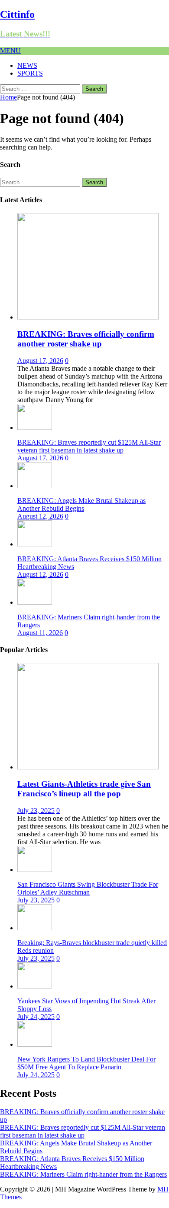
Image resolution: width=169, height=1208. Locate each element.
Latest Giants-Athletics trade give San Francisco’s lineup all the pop (84, 788)
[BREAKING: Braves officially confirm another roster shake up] (88, 317)
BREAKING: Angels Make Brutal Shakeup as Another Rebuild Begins (81, 504)
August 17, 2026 (40, 360)
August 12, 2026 (40, 516)
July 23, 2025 (36, 810)
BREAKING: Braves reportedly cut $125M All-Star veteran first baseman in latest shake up (89, 446)
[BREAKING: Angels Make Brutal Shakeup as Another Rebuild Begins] (34, 485)
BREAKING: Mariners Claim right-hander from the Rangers (83, 1174)
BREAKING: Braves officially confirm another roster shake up (85, 338)
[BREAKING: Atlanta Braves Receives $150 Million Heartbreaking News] (34, 544)
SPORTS (30, 73)
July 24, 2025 (36, 1016)
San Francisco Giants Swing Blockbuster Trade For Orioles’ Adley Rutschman (87, 888)
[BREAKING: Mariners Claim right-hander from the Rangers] (34, 602)
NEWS (27, 65)
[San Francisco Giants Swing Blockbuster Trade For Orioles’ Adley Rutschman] (34, 869)
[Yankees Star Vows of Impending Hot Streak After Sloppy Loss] (34, 986)
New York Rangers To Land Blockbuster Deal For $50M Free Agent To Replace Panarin (86, 1063)
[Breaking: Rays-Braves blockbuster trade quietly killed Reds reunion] (34, 928)
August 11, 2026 (40, 632)
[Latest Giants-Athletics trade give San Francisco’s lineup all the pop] (88, 767)
